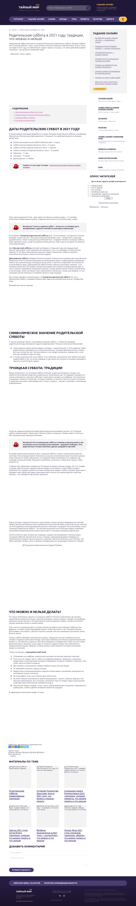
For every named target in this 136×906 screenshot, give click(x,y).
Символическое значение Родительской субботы (32, 115)
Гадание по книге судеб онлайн (107, 78)
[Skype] (24, 746)
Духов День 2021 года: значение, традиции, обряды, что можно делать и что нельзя (75, 835)
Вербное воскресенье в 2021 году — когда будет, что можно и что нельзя (47, 835)
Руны (74, 19)
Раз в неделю (97, 188)
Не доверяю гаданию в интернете (105, 194)
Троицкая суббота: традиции (24, 118)
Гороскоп (18, 19)
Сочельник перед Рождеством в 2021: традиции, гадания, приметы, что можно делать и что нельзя (75, 796)
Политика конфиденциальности (60, 883)
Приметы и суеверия (107, 149)
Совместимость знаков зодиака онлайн (108, 108)
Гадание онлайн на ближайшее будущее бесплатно (107, 72)
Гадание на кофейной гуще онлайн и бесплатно (106, 66)
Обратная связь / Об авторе (27, 883)
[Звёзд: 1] (12, 752)
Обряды (63, 19)
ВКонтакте (60, 896)
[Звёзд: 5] (41, 752)
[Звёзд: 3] (26, 752)
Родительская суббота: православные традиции (16, 795)
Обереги (110, 19)
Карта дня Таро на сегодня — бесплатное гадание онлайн (106, 83)
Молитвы (97, 19)
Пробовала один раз (100, 192)
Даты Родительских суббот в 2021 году (28, 112)
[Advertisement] (40, 193)
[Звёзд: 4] (33, 752)
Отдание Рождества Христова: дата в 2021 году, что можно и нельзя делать (47, 796)
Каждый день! (97, 186)
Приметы (84, 19)
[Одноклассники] (12, 746)
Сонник (51, 19)
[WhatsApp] (21, 746)
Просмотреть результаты (108, 203)
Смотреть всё (100, 89)
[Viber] (18, 746)
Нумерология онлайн (107, 158)
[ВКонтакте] (9, 746)
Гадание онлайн (105, 5)
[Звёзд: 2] (19, 752)
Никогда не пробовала (101, 196)
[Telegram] (27, 746)
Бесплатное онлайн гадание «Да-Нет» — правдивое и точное (106, 40)
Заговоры (102, 118)
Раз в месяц (96, 190)
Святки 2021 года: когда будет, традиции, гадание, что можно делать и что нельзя (19, 835)
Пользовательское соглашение (24, 901)
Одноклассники (64, 896)
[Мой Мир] (15, 746)
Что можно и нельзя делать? (24, 120)
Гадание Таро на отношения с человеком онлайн (107, 60)
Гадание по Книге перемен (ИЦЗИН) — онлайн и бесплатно (107, 47)
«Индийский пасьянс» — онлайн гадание (104, 54)
